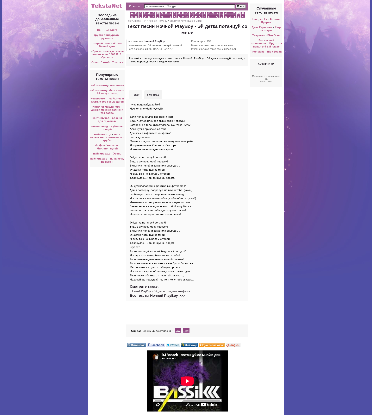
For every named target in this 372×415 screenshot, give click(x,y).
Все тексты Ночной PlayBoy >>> (157, 296)
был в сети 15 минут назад (111, 92)
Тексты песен (134, 20)
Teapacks (258, 35)
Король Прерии (271, 20)
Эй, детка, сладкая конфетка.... (173, 291)
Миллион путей (107, 148)
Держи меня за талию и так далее (107, 111)
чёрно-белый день (110, 44)
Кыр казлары (270, 29)
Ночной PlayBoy (157, 20)
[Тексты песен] (107, 7)
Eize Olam (273, 35)
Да (178, 330)
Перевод (153, 94)
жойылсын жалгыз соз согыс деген (107, 100)
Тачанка (117, 62)
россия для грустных (110, 119)
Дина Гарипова (262, 27)
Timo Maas (257, 51)
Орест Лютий (100, 62)
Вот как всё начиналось (262, 42)
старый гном (101, 43)
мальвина (117, 85)
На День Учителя (106, 145)
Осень (117, 153)
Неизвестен (98, 98)
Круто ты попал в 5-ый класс (267, 45)
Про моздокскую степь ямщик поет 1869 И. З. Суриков (108, 54)
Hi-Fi (100, 29)
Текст (136, 94)
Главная (134, 6)
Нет (186, 330)
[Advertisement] (187, 77)
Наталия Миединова (106, 106)
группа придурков (106, 34)
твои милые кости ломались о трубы (107, 137)
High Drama (274, 51)
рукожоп (107, 38)
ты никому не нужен (112, 160)
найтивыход (99, 85)
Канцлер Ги (260, 19)
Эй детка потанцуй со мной (186, 20)
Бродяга (111, 29)
